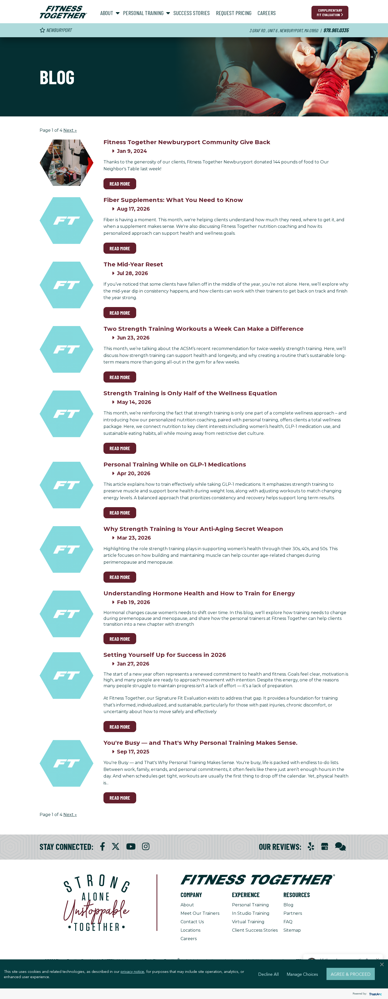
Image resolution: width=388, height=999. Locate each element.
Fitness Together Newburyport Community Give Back (186, 142)
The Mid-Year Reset (133, 264)
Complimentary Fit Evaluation (329, 12)
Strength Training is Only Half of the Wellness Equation (190, 393)
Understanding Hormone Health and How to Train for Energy (199, 593)
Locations (190, 930)
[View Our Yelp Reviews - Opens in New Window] (311, 846)
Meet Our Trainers (200, 913)
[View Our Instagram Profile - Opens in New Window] (145, 846)
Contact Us (192, 921)
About (187, 904)
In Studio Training (250, 913)
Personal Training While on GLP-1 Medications (174, 464)
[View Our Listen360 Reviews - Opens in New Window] (340, 846)
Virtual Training (248, 921)
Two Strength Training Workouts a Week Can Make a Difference (203, 328)
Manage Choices (302, 974)
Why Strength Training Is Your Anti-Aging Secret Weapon (193, 529)
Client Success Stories (255, 930)
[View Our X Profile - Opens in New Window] (115, 846)
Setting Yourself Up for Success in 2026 (164, 654)
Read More (120, 184)
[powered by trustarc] (375, 994)
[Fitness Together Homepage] (63, 12)
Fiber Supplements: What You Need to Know (173, 200)
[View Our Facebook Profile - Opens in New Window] (102, 846)
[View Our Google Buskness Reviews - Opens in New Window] (325, 847)
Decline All (268, 974)
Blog (288, 904)
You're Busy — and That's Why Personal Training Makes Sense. (200, 742)
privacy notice (132, 971)
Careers (189, 938)
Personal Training (250, 904)
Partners (292, 913)
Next (70, 130)
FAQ (287, 921)
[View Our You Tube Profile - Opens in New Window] (131, 846)
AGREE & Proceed (351, 974)
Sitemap (292, 930)
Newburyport (58, 30)
